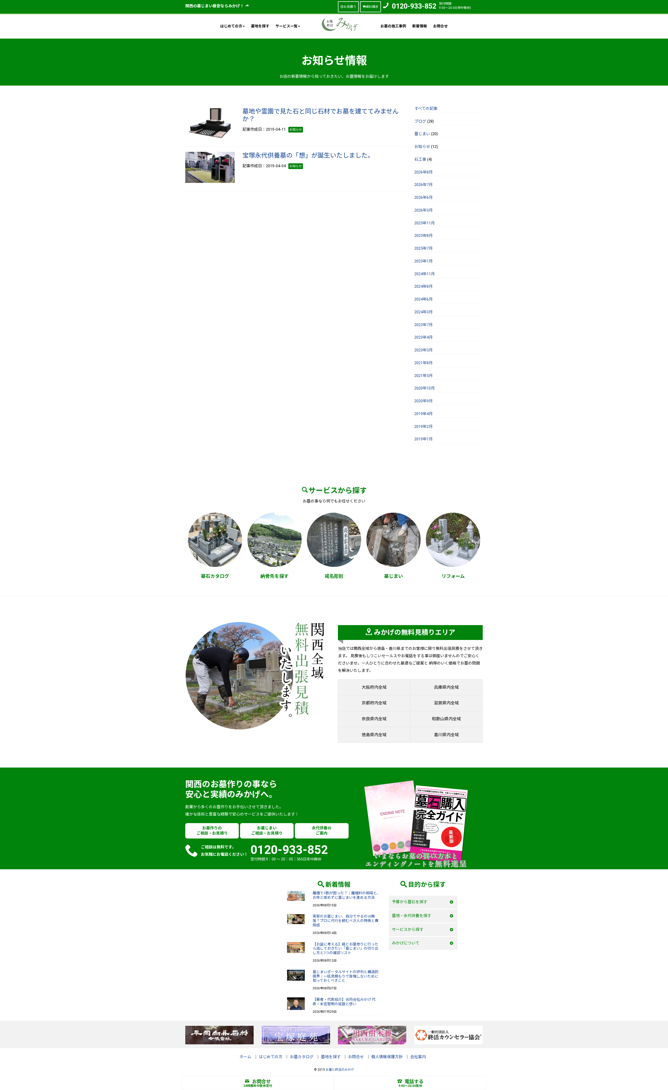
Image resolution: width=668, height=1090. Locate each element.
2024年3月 (423, 312)
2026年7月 (423, 184)
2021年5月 (423, 375)
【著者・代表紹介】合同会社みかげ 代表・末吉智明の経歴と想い (344, 1001)
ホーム (245, 1057)
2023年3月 (423, 350)
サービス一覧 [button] (286, 26)
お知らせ (422, 146)
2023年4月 (423, 337)
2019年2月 (423, 426)
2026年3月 (423, 210)
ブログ (420, 121)
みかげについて (405, 943)
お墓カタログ (301, 1057)
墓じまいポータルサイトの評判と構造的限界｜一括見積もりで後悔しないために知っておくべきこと (345, 976)
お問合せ (440, 26)
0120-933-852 (414, 6)
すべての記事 (425, 108)
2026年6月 (423, 197)
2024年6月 (423, 299)
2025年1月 (423, 261)
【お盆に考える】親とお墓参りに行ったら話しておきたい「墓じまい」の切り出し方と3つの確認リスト (345, 948)
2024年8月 (423, 286)
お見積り (350, 7)
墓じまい (422, 133)
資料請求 (372, 7)
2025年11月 (424, 223)
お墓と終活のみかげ (340, 1069)
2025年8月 (423, 235)
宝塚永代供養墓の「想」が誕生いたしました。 (308, 155)
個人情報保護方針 (387, 1057)
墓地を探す (260, 26)
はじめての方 (270, 1057)
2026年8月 (423, 172)
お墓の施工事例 (393, 26)
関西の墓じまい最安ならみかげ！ (215, 6)
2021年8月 (423, 363)
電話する (414, 1081)
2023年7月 (423, 324)
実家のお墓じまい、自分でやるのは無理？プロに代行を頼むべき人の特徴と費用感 (345, 920)
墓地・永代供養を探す (411, 915)
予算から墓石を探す (409, 902)
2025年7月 (423, 248)
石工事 (420, 159)
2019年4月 (423, 413)
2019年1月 (423, 439)
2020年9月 (423, 401)
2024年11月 (424, 274)
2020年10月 (424, 388)
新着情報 (419, 26)
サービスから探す (407, 929)
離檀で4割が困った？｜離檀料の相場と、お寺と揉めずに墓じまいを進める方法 (346, 895)
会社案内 (418, 1057)
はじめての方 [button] (231, 26)
